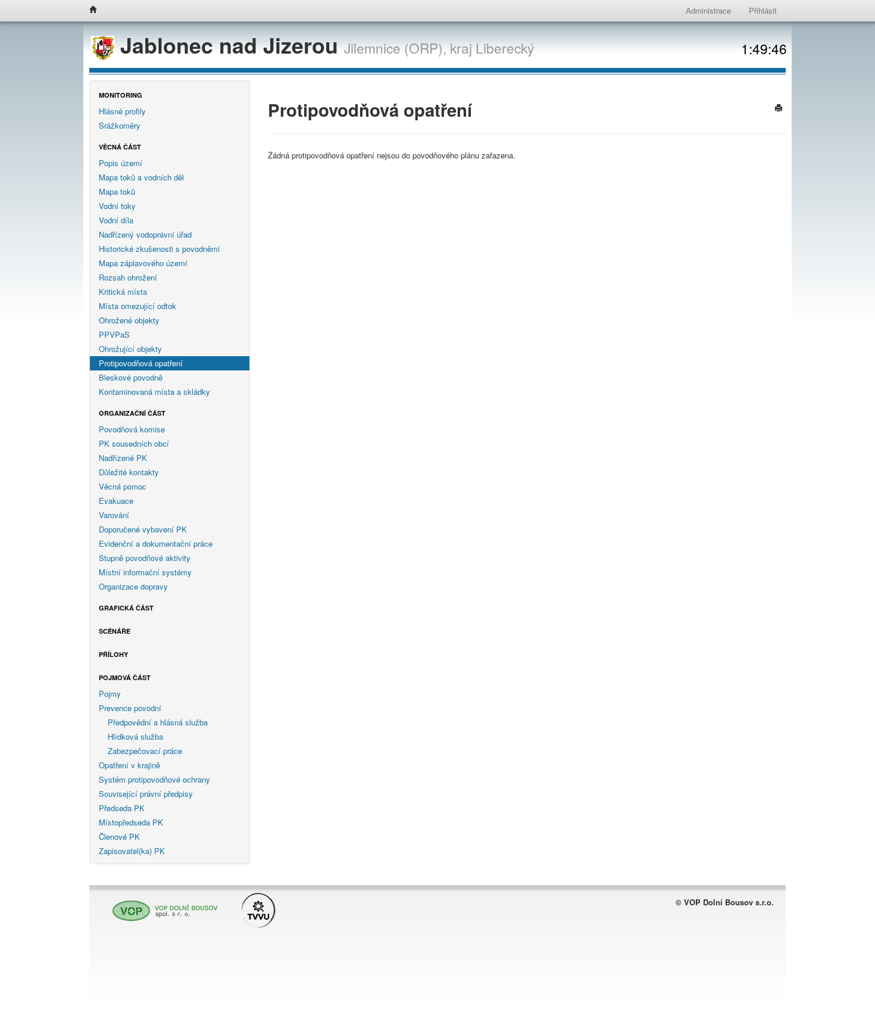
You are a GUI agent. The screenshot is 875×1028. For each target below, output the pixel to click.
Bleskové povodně (130, 377)
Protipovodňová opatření (141, 363)
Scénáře (114, 631)
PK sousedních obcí (134, 443)
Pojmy (110, 693)
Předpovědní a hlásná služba (158, 722)
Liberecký (505, 47)
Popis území (120, 163)
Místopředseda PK (131, 822)
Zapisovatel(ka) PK (132, 850)
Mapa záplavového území (143, 263)
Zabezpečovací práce (145, 750)
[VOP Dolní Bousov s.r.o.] (162, 905)
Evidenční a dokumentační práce (155, 543)
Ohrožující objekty (130, 348)
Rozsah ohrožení (128, 277)
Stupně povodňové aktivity (144, 557)
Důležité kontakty (129, 472)
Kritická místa (123, 291)
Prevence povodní (130, 708)
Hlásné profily (122, 111)
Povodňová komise (132, 429)
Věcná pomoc (122, 486)
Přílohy (113, 654)
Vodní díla (116, 220)
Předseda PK (122, 808)
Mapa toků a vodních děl (141, 177)
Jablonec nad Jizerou (229, 45)
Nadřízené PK (123, 457)
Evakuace (116, 500)
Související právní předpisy (146, 793)
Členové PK (119, 836)
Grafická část (126, 607)
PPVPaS (114, 334)
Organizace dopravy (133, 586)
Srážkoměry (119, 125)
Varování (114, 515)
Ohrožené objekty (129, 320)
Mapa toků (117, 191)
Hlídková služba (135, 736)
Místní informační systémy (145, 572)
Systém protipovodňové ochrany (154, 779)
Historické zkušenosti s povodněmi (159, 248)
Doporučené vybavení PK (143, 529)
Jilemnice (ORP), (395, 47)
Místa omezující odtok (137, 305)
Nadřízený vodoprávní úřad (145, 234)
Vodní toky (117, 205)
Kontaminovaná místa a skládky (154, 391)
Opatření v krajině (129, 765)
